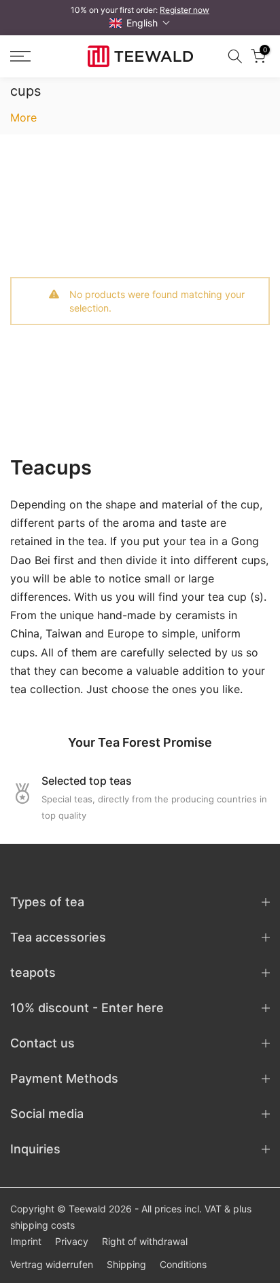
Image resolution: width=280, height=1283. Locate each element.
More (23, 117)
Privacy (71, 1241)
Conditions (183, 1264)
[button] (140, 23)
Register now (184, 10)
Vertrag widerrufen (51, 1264)
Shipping (126, 1264)
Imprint (25, 1241)
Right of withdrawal (145, 1241)
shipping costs (42, 1225)
